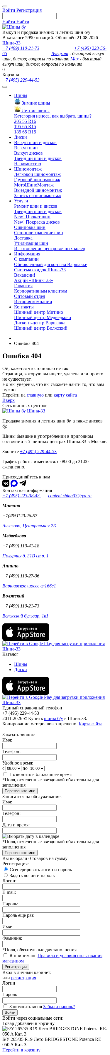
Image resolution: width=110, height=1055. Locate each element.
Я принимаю (22, 955)
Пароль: (10, 903)
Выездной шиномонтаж (38, 190)
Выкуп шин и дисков (35, 142)
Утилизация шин (31, 243)
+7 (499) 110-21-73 (20, 48)
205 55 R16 (25, 121)
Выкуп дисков (28, 153)
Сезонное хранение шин (38, 232)
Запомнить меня (25, 1006)
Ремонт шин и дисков (35, 206)
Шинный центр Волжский (40, 328)
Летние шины (35, 110)
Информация (27, 253)
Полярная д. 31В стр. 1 (25, 555)
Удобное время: (17, 762)
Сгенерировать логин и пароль (41, 869)
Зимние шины (35, 102)
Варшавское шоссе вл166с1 (29, 585)
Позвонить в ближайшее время (40, 774)
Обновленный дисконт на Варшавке (50, 264)
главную (35, 394)
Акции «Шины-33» (33, 280)
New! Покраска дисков (37, 221)
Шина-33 (11, 42)
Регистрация (16, 967)
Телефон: (11, 751)
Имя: (7, 739)
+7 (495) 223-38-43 (21, 495)
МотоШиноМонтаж (34, 184)
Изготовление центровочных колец (49, 248)
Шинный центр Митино (38, 312)
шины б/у (53, 718)
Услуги (21, 200)
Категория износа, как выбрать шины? (53, 115)
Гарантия (23, 285)
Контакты (24, 306)
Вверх (8, 400)
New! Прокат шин (32, 216)
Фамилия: (12, 938)
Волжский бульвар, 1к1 (25, 615)
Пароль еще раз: (18, 915)
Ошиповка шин (29, 227)
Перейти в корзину (21, 1049)
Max (74, 58)
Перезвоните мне (20, 791)
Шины (20, 95)
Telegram (59, 53)
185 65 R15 (25, 131)
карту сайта (65, 394)
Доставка (23, 237)
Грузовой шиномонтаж (37, 179)
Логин (8, 982)
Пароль (9, 994)
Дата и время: (16, 824)
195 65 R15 (25, 126)
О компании (26, 259)
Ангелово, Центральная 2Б (29, 525)
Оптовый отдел (29, 296)
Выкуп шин (26, 147)
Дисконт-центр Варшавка (39, 322)
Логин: (9, 880)
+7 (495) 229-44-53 (21, 79)
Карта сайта (90, 723)
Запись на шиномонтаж (37, 195)
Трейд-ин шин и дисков (38, 158)
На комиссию (27, 163)
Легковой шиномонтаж (37, 174)
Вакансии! (24, 275)
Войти (10, 1012)
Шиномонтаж (28, 168)
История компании (33, 301)
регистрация (23, 977)
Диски (20, 137)
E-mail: (9, 892)
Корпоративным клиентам (40, 290)
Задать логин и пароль (32, 875)
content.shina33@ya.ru (70, 495)
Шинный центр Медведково (42, 317)
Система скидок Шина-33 (40, 269)
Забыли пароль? (59, 1006)
